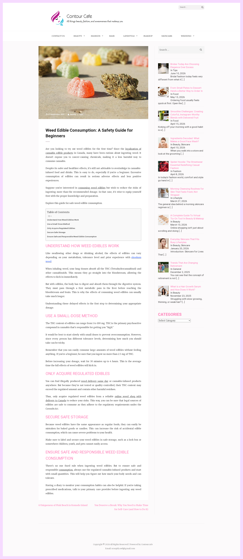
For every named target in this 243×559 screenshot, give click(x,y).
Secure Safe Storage (56, 232)
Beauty (78, 36)
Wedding (186, 36)
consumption (66, 470)
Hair (111, 36)
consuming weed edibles (91, 187)
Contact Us (58, 36)
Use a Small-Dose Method (58, 224)
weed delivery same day (94, 381)
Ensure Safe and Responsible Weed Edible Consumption (72, 236)
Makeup (148, 36)
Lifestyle (129, 36)
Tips (81, 114)
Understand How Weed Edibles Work (63, 220)
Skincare (166, 36)
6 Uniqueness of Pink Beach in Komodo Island (63, 505)
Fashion (95, 36)
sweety (73, 114)
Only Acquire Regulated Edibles (61, 228)
